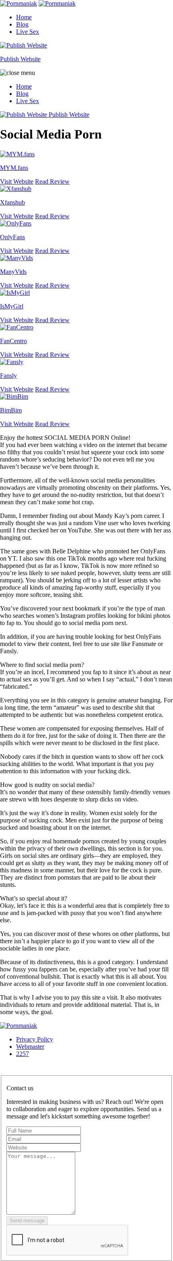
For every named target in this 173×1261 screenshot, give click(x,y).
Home (24, 17)
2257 (22, 1053)
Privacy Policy (34, 1039)
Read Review (52, 181)
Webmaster (30, 1046)
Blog (22, 24)
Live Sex (27, 31)
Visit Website (16, 181)
